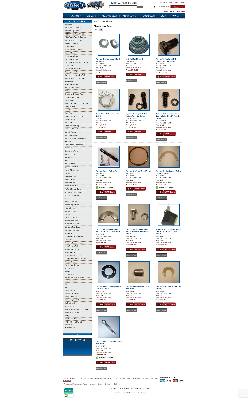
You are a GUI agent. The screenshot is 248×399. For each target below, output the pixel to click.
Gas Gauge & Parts (71, 135)
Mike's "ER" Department (73, 28)
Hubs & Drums (70, 164)
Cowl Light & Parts (71, 72)
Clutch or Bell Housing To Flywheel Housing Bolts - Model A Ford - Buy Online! (168, 116)
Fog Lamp (68, 122)
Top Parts (68, 287)
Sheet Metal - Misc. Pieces (74, 237)
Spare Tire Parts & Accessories (75, 243)
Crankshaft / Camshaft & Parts (75, 75)
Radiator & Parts (70, 211)
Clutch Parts (69, 66)
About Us (73, 378)
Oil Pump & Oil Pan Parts (73, 192)
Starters (100, 384)
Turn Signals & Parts (72, 294)
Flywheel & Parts (70, 119)
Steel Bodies (69, 268)
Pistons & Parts (70, 208)
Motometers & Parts (71, 186)
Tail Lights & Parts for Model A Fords (77, 278)
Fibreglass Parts (70, 107)
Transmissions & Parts (72, 290)
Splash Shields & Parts (73, 256)
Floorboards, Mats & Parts (74, 116)
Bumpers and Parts (71, 56)
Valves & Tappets (71, 297)
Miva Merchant (142, 392)
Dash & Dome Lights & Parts (74, 78)
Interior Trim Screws (72, 170)
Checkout (177, 7)
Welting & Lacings (71, 303)
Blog (163, 16)
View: (96, 29)
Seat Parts (68, 233)
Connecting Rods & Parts (73, 69)
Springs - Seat (70, 262)
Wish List (176, 16)
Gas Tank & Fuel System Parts (75, 138)
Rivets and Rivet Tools (72, 224)
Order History (179, 2)
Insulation (68, 173)
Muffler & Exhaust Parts (73, 189)
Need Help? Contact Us (174, 11)
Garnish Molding (70, 132)
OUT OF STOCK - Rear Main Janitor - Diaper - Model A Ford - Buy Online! (168, 231)
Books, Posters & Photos (73, 50)
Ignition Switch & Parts (72, 167)
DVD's (67, 91)
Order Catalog (148, 16)
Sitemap (146, 378)
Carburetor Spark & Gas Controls (76, 62)
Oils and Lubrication (72, 195)
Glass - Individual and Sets (74, 145)
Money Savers (129, 16)
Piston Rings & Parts (72, 205)
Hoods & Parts (70, 154)
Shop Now (75, 16)
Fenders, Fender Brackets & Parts (76, 103)
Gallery (128, 378)
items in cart (164, 7)
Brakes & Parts (70, 53)
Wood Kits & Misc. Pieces (73, 319)
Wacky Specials (109, 16)
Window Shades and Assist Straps (76, 309)
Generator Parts (70, 141)
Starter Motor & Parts (72, 265)
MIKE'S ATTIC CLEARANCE (74, 34)
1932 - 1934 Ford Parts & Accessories (73, 323)
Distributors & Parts (71, 85)
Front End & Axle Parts (72, 129)
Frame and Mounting (72, 126)
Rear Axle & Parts (71, 217)
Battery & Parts (70, 47)
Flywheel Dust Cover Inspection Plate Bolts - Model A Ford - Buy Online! (137, 231)
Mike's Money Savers (72, 31)
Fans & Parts (69, 100)
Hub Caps (68, 160)
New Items (91, 16)
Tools (66, 284)
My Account (169, 2)
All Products (137, 378)
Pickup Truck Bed (71, 202)
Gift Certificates (70, 327)
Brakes (107, 384)
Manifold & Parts (70, 176)
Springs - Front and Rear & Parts (76, 259)
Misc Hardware (70, 183)
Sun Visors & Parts (71, 275)
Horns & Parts (69, 157)
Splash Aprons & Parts (72, 252)
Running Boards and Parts (74, 230)
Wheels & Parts (70, 306)
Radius (67, 214)
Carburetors (77, 384)
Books (113, 384)
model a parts (144, 389)
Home (66, 378)
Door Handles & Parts (72, 88)
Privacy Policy (107, 378)
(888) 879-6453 (129, 3)
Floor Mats (68, 113)
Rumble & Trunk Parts (72, 227)
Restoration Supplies (72, 221)
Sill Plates (68, 240)
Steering (68, 271)
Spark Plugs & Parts (72, 246)
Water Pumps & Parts (72, 300)
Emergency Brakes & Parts (74, 94)
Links (116, 378)
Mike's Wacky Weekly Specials (75, 37)
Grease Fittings (70, 148)
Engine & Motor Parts (72, 97)
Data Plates (69, 81)
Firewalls (68, 110)
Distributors (92, 384)
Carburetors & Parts (71, 59)
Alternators (68, 384)
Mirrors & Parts (70, 179)
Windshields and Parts (72, 312)
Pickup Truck (69, 198)
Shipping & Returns (94, 378)
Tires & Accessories (71, 281)
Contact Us (82, 378)
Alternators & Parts (71, 43)
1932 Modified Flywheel (134, 59)
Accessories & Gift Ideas (73, 40)
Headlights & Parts (71, 151)
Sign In (162, 2)
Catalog (122, 378)
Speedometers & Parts (72, 249)
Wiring (67, 316)
